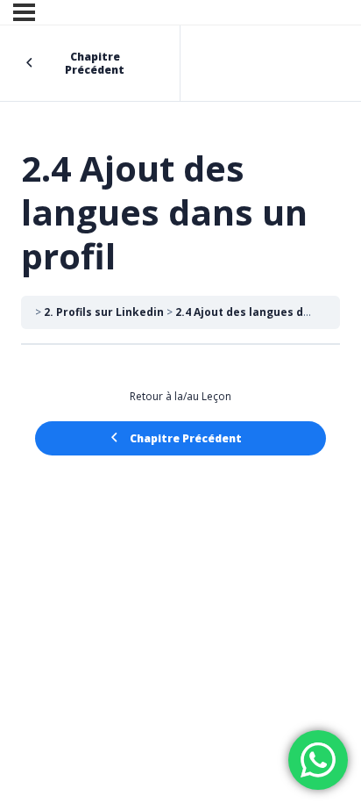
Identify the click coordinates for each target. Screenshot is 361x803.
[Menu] (24, 12)
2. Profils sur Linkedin (104, 312)
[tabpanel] (180, 390)
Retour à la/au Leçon (180, 396)
